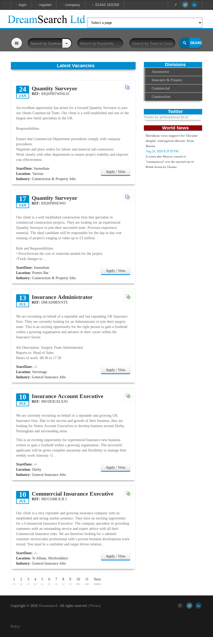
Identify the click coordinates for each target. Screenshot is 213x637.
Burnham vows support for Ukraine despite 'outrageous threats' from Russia (172, 141)
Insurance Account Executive (67, 396)
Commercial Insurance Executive (73, 494)
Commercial (161, 88)
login (22, 5)
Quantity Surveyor (54, 88)
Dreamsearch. (49, 606)
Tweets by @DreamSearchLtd (166, 117)
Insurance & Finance (167, 80)
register (45, 5)
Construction (161, 97)
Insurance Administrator (62, 297)
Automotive (160, 72)
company (72, 5)
